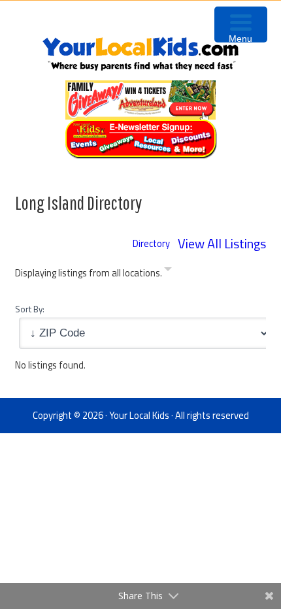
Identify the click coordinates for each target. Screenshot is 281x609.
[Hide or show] (168, 271)
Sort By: (29, 309)
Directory (151, 243)
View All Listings (222, 243)
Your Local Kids (139, 415)
